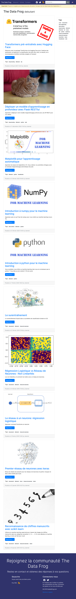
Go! (68, 2)
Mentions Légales (47, 592)
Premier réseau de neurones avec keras (27, 468)
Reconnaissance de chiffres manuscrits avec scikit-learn (27, 527)
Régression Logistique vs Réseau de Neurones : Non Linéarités (25, 372)
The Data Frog (6, 2)
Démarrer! (16, 2)
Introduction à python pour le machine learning (26, 264)
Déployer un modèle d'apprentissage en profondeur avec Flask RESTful (27, 108)
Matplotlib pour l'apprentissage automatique (22, 160)
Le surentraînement (16, 315)
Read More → (10, 57)
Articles (22, 2)
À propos (27, 2)
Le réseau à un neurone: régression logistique (24, 419)
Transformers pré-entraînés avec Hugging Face (28, 46)
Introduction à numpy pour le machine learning (26, 212)
